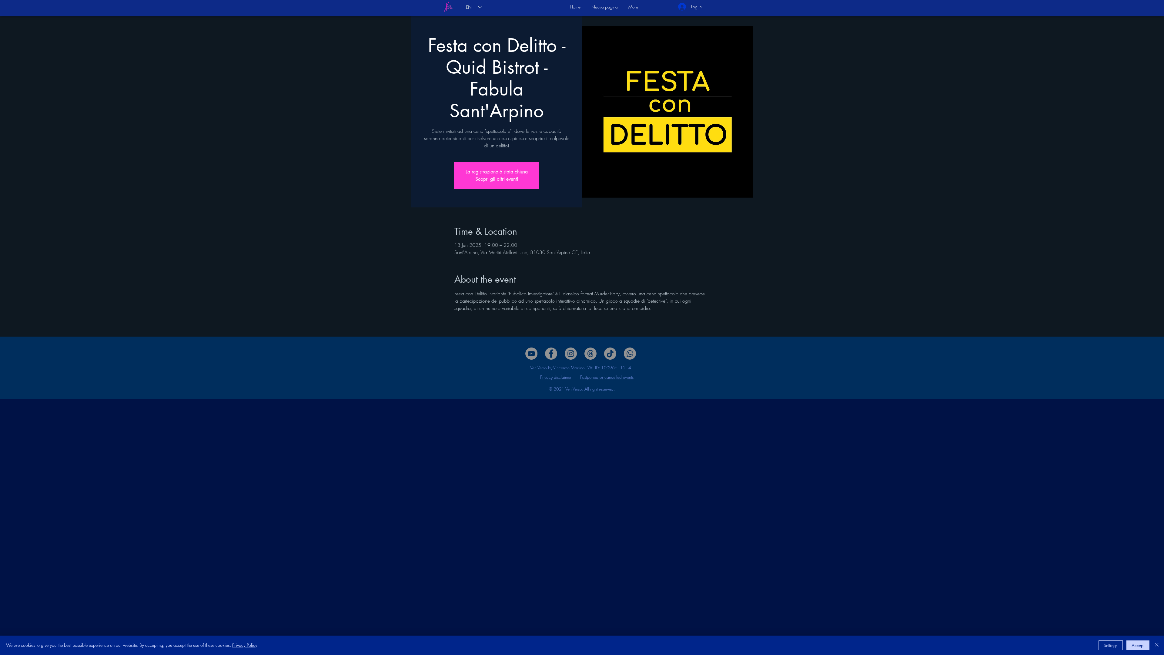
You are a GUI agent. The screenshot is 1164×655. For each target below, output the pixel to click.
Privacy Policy (244, 645)
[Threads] (590, 354)
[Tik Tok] (610, 354)
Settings (1111, 645)
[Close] (1156, 645)
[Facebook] (551, 354)
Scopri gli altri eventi (496, 179)
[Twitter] (571, 354)
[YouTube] (531, 354)
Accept (1138, 645)
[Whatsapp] (630, 354)
